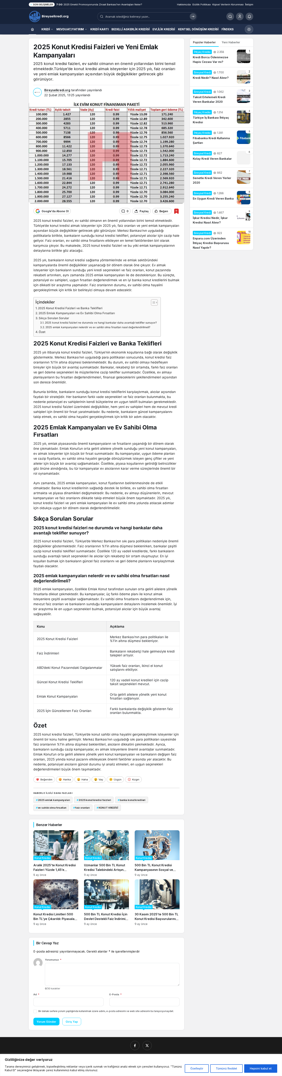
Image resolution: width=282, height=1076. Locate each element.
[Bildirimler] (249, 16)
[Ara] (230, 16)
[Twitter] (147, 1045)
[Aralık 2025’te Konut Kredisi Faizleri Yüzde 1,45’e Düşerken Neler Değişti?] (55, 853)
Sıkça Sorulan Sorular (54, 318)
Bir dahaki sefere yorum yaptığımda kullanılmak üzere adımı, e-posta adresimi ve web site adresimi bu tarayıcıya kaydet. (106, 1011)
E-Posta (115, 994)
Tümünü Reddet (226, 1068)
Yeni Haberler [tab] (231, 42)
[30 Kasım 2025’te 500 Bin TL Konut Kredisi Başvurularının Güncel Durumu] (157, 902)
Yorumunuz (53, 959)
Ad (36, 994)
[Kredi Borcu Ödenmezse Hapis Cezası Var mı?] (221, 57)
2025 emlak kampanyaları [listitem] (53, 799)
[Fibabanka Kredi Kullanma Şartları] (221, 138)
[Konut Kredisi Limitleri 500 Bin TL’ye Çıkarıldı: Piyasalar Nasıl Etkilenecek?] (55, 902)
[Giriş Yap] (240, 16)
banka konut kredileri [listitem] (131, 799)
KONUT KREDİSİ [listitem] (107, 807)
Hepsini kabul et (261, 1068)
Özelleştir (196, 1068)
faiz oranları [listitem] (81, 807)
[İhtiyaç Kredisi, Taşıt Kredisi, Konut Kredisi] (49, 16)
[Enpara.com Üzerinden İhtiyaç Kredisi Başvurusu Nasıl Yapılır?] (221, 239)
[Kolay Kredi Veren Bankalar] (221, 157)
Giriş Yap (72, 1021)
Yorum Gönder (46, 1021)
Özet (42, 332)
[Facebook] (134, 1045)
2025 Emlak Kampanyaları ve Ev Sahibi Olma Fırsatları (77, 313)
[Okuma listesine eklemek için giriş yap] (176, 211)
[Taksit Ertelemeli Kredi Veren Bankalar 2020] (221, 97)
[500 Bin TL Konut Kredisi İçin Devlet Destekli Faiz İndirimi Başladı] (106, 902)
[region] (141, 1065)
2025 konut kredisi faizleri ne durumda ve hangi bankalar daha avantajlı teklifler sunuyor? (101, 322)
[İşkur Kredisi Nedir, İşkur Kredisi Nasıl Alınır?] (221, 217)
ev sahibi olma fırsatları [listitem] (51, 807)
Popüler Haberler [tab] (204, 42)
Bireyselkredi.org (57, 90)
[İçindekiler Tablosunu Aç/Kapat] (152, 302)
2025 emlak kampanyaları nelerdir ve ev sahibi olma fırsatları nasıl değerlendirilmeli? (97, 327)
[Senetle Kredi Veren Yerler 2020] (221, 178)
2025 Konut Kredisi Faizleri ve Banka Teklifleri (70, 308)
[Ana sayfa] (32, 29)
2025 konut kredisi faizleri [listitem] (94, 799)
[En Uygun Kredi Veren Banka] (221, 197)
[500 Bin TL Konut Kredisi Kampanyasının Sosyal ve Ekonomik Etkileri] (157, 853)
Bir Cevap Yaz (47, 943)
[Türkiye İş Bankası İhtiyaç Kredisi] (221, 117)
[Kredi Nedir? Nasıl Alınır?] (221, 76)
